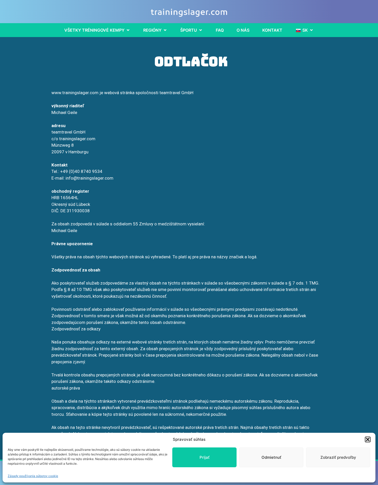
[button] (367, 439)
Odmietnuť (271, 457)
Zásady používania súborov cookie (33, 476)
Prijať (205, 457)
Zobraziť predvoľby (338, 457)
